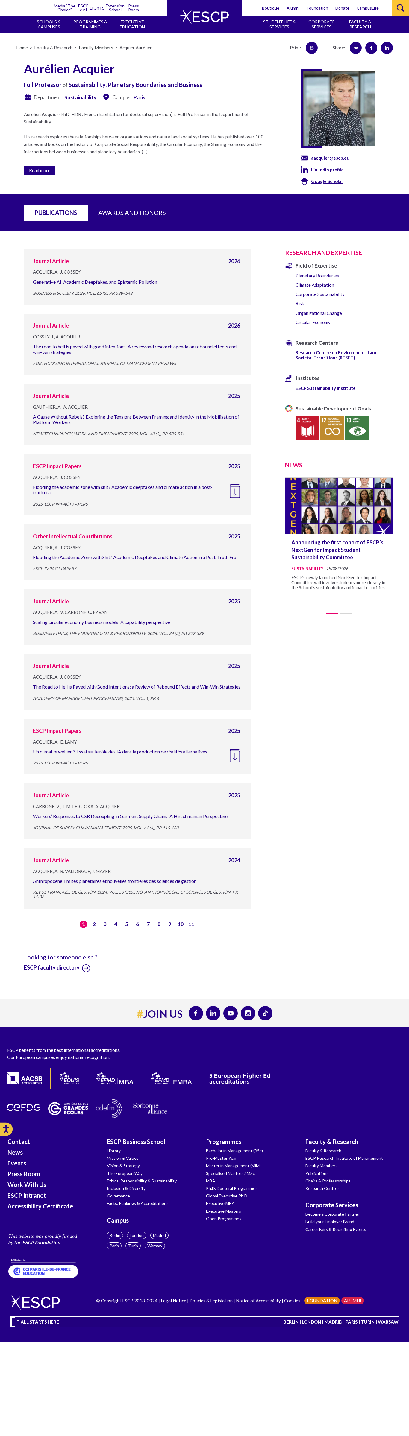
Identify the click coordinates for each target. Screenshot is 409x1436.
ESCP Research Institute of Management (344, 1158)
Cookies (292, 1300)
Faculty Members (321, 1165)
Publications (316, 1173)
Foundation (317, 7)
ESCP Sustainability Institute (326, 388)
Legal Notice (173, 1300)
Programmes (223, 1141)
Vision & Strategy (123, 1165)
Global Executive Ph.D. (227, 1195)
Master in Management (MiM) (233, 1165)
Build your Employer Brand (329, 1221)
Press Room (133, 7)
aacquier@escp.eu (330, 158)
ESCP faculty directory (52, 967)
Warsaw (154, 1245)
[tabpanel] (339, 533)
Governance (118, 1195)
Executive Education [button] (132, 24)
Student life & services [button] (279, 24)
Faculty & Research (331, 1141)
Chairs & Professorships (328, 1180)
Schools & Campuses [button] (49, 24)
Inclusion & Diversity (126, 1188)
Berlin (115, 1235)
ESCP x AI (83, 7)
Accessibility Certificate (40, 1206)
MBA (210, 1180)
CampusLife (368, 7)
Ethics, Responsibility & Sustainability (142, 1180)
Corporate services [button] (321, 24)
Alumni (293, 7)
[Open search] (400, 8)
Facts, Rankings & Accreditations (138, 1203)
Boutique (270, 7)
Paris (114, 1245)
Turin (133, 1245)
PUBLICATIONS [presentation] (55, 212)
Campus (118, 1220)
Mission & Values (123, 1158)
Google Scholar (327, 181)
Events (16, 1163)
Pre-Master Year (221, 1158)
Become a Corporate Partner (332, 1214)
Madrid (159, 1235)
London (137, 1235)
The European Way (125, 1173)
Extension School (115, 7)
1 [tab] (332, 613)
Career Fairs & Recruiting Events (335, 1229)
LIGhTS (97, 7)
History (114, 1150)
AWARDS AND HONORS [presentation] (132, 212)
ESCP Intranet (26, 1195)
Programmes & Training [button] (90, 24)
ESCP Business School (136, 1141)
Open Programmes (223, 1218)
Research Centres (322, 1188)
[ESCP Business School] (204, 17)
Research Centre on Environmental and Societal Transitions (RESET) (337, 355)
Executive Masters (223, 1211)
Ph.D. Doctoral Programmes (231, 1188)
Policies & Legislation (211, 1300)
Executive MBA (220, 1203)
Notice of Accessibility (258, 1300)
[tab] (147, 169)
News (15, 1152)
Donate (342, 7)
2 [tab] (346, 613)
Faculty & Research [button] (360, 24)
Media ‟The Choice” (64, 7)
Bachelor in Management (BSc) (234, 1150)
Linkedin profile (327, 169)
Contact (18, 1141)
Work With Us (26, 1184)
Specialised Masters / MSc (230, 1173)
